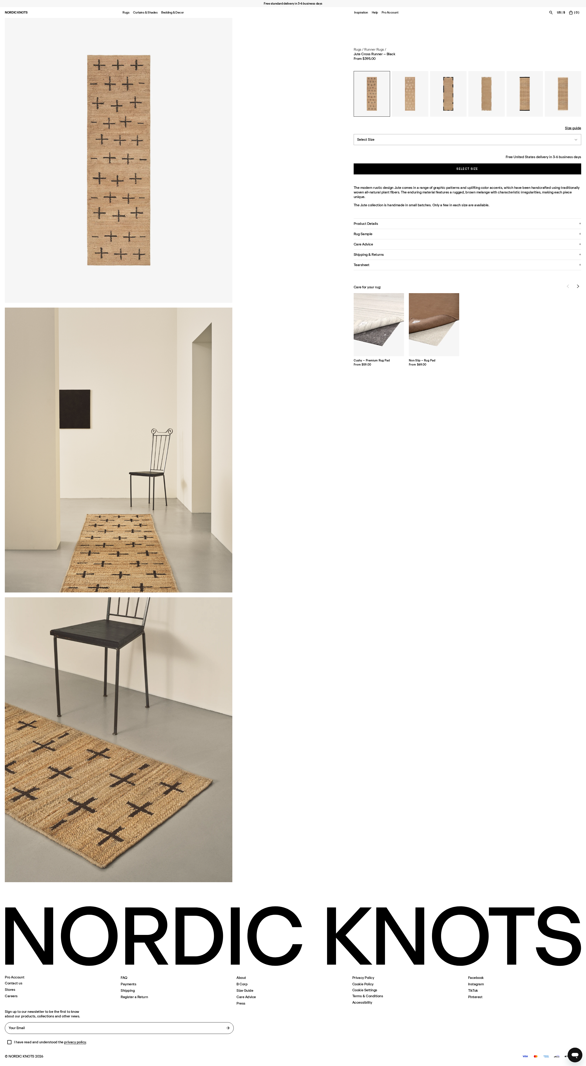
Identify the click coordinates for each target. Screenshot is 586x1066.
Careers (11, 996)
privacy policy (75, 1042)
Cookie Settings (364, 990)
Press (240, 1003)
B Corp (241, 984)
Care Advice (246, 997)
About (241, 977)
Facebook (476, 977)
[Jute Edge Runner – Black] (448, 94)
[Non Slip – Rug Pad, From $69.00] (434, 324)
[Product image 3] (118, 739)
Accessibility (362, 1002)
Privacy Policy (363, 977)
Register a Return (134, 997)
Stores (10, 989)
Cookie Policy (363, 984)
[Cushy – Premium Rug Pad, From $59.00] (379, 324)
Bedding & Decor (172, 12)
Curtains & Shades (145, 12)
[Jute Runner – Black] (525, 94)
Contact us (13, 983)
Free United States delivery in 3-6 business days (543, 157)
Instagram (476, 984)
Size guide (573, 128)
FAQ (124, 977)
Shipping (128, 990)
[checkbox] (9, 1042)
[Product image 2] (118, 450)
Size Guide (244, 990)
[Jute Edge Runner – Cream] (486, 94)
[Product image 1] (118, 160)
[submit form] (228, 1028)
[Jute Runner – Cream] (563, 94)
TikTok (473, 990)
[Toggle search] (551, 12)
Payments (128, 984)
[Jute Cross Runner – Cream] (410, 94)
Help (375, 12)
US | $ (561, 12)
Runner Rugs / (375, 49)
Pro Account (390, 12)
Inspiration (361, 12)
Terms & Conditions (367, 996)
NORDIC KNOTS (16, 12)
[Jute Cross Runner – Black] (372, 94)
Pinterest (475, 997)
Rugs (125, 12)
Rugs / (359, 49)
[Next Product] (578, 286)
